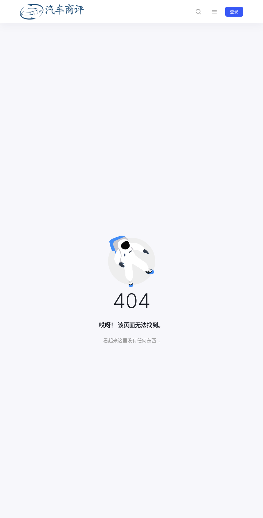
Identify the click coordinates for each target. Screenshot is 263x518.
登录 (234, 11)
